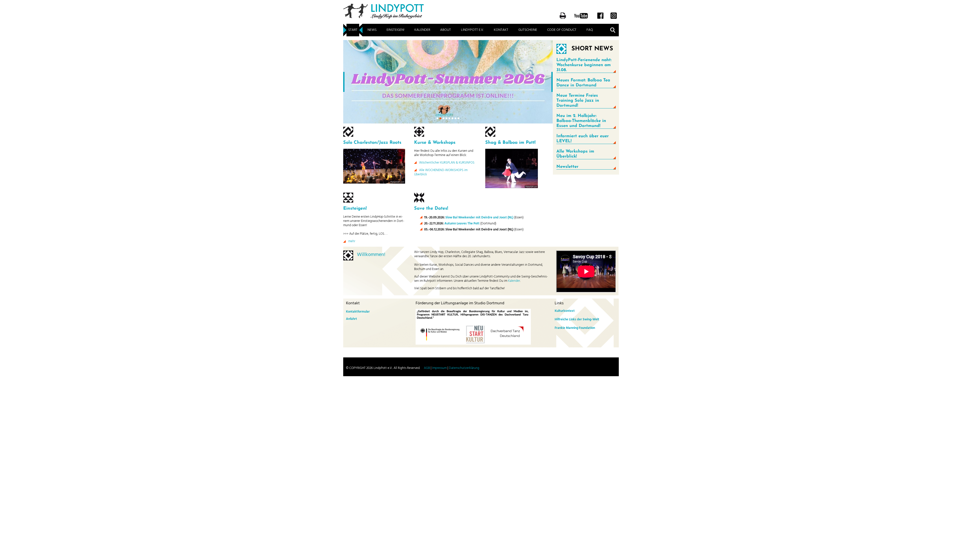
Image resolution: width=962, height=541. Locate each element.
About (445, 30)
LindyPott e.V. (472, 30)
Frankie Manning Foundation (575, 328)
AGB (427, 368)
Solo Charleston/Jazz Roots (372, 143)
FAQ (589, 30)
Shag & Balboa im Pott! (510, 143)
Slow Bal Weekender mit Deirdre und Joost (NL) (479, 217)
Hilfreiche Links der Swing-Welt (577, 319)
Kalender (422, 30)
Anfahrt (351, 319)
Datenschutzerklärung (464, 368)
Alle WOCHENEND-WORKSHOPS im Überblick (440, 172)
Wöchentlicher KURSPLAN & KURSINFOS (446, 162)
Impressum (439, 368)
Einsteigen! (395, 30)
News (372, 30)
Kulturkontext (565, 311)
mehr (351, 241)
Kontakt (501, 30)
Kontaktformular (358, 311)
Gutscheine (527, 30)
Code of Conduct (561, 30)
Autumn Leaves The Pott (461, 223)
